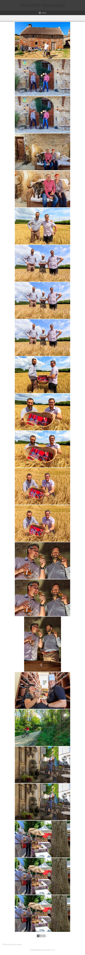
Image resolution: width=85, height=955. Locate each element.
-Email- (53, 950)
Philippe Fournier (42, 5)
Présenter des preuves (12, 944)
